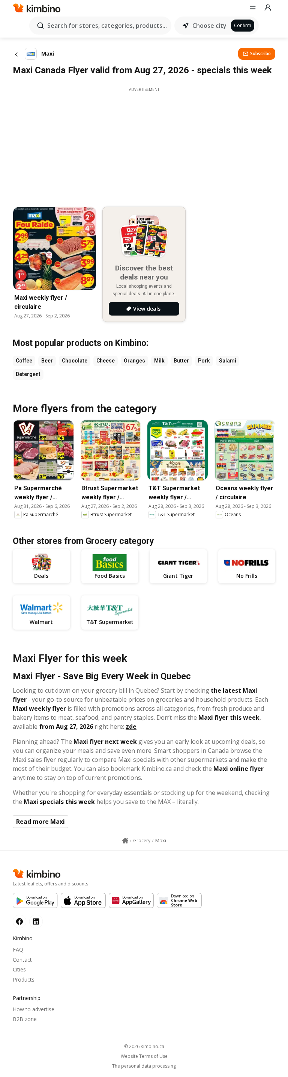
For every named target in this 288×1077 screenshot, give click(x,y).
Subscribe (260, 53)
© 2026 (144, 1046)
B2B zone (25, 1019)
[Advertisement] (144, 145)
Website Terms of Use (144, 1056)
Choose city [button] (209, 25)
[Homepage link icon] (125, 841)
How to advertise (33, 1009)
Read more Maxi (40, 821)
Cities (19, 969)
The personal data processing (144, 1066)
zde (131, 726)
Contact (22, 959)
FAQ (18, 949)
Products (23, 979)
